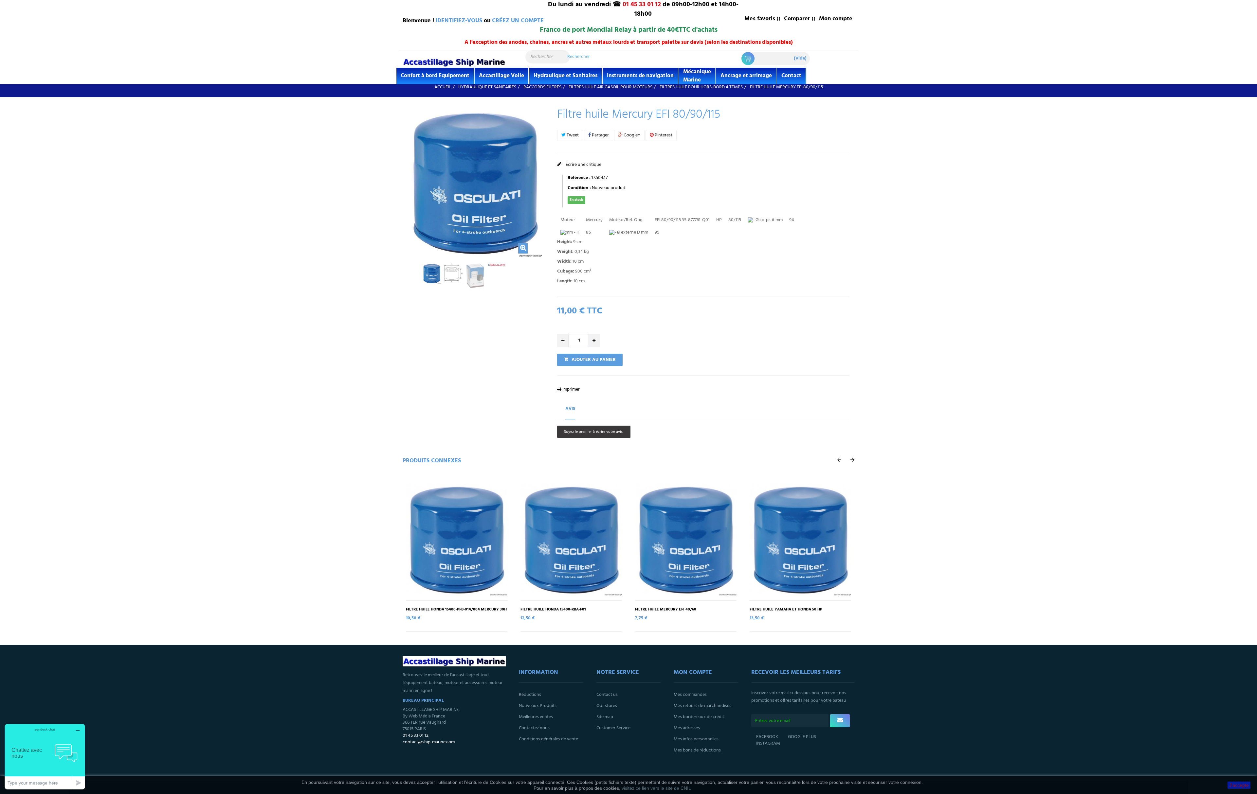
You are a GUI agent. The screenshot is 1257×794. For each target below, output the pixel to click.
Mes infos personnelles (696, 739)
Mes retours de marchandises (702, 706)
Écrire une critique (583, 164)
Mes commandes (690, 694)
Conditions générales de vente (548, 739)
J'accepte (1239, 785)
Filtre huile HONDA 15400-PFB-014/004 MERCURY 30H (456, 610)
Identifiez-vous (459, 21)
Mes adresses (687, 728)
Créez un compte (518, 21)
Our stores (606, 706)
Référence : (579, 178)
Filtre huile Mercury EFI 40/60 (665, 610)
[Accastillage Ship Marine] (454, 62)
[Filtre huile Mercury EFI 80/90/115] (432, 273)
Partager (600, 135)
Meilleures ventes (536, 717)
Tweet (572, 135)
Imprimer (570, 389)
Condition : (579, 188)
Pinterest (663, 135)
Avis (570, 409)
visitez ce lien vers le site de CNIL (656, 788)
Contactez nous (534, 728)
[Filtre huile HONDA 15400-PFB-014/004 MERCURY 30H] (456, 539)
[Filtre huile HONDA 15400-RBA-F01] (571, 539)
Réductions (530, 694)
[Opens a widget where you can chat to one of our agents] (44, 756)
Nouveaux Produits (537, 706)
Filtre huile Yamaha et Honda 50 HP (786, 610)
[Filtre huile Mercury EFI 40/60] (686, 539)
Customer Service (613, 728)
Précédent (408, 276)
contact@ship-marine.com (429, 742)
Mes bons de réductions (697, 750)
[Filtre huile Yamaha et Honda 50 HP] (800, 539)
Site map (604, 717)
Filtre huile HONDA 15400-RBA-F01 (553, 610)
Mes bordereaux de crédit (699, 717)
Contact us (607, 694)
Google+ (631, 135)
